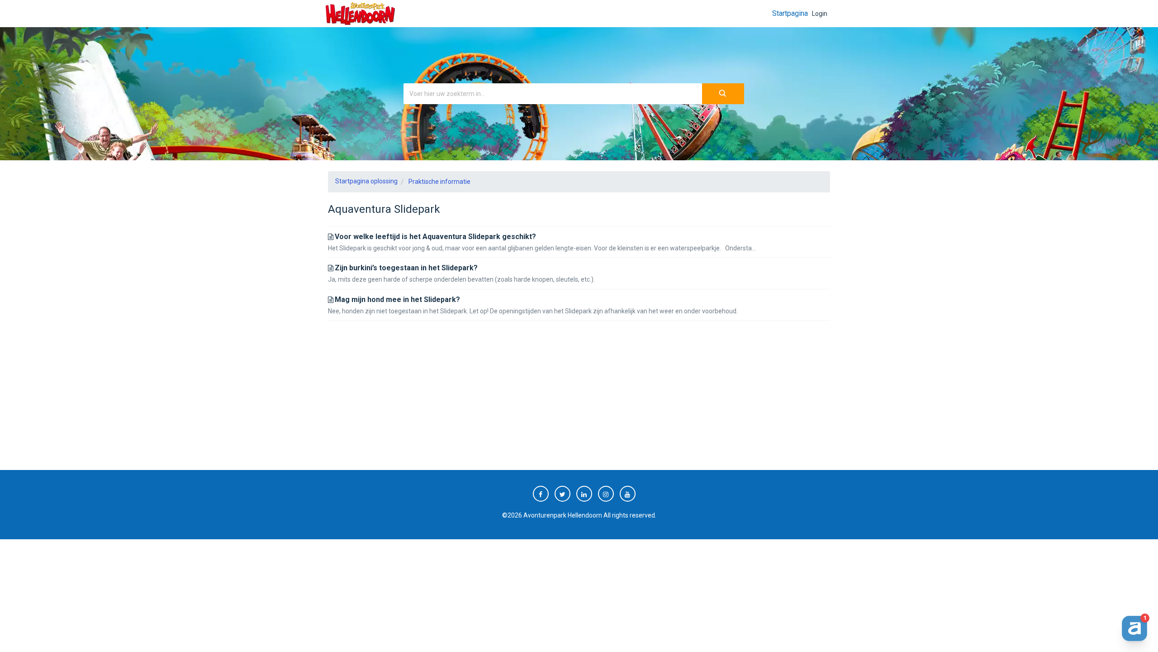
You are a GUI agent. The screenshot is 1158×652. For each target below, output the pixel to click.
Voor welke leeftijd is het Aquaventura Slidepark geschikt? (435, 236)
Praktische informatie (439, 181)
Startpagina (790, 13)
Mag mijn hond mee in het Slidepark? (397, 299)
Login (819, 13)
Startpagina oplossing (366, 181)
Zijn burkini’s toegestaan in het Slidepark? (406, 268)
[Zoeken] (723, 93)
